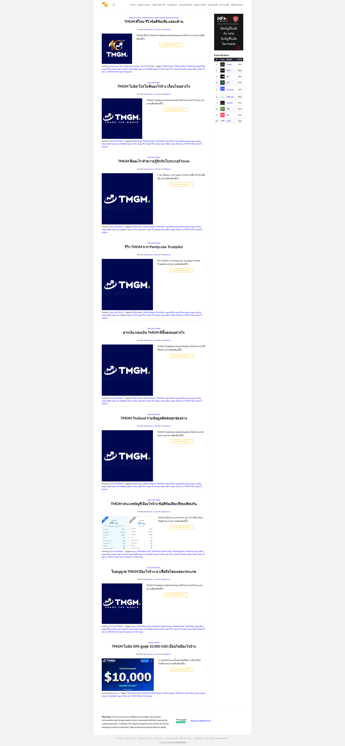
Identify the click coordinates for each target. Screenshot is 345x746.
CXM (228, 121)
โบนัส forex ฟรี (158, 5)
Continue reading (171, 45)
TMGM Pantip (167, 66)
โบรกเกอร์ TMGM (172, 18)
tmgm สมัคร (192, 69)
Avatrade (230, 90)
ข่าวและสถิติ (224, 5)
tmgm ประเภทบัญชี (145, 69)
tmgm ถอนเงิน (122, 69)
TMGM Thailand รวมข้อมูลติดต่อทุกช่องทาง (154, 418)
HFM (228, 71)
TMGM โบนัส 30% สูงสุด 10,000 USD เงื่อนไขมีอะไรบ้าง (154, 646)
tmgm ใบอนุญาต (125, 72)
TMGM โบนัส (113, 72)
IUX (228, 83)
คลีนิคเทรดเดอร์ (237, 5)
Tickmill (229, 103)
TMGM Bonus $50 (144, 551)
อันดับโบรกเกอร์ (143, 5)
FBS (228, 109)
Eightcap (230, 97)
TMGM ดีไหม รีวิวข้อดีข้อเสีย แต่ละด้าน (153, 21)
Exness (229, 64)
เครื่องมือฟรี (212, 5)
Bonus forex (153, 642)
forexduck (166, 29)
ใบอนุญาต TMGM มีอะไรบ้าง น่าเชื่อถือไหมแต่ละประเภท (153, 571)
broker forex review (156, 18)
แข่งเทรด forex (185, 5)
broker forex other (137, 18)
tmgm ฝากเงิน (158, 69)
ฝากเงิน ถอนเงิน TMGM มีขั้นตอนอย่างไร (154, 332)
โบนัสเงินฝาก (172, 5)
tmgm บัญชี (133, 69)
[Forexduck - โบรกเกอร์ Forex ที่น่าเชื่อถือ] (105, 4)
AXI (228, 115)
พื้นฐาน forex (200, 5)
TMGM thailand (180, 66)
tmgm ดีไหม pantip (109, 69)
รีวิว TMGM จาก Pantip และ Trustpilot (154, 247)
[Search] (114, 4)
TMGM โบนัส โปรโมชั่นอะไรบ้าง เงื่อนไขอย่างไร (153, 86)
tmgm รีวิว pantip (180, 69)
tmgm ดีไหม (200, 66)
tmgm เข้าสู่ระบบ (177, 144)
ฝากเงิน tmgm (137, 557)
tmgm (133, 551)
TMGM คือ (191, 66)
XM (228, 77)
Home (132, 5)
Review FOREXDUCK (201, 720)
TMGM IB (155, 551)
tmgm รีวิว (169, 69)
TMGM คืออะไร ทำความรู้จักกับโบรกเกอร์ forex (154, 161)
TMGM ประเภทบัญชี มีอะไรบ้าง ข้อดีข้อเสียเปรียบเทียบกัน (154, 504)
